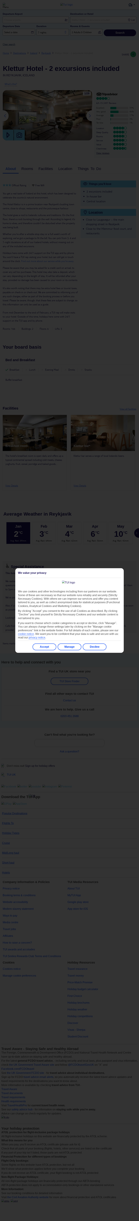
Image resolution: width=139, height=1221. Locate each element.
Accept (44, 646)
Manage (69, 646)
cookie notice (26, 633)
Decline (95, 646)
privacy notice (37, 637)
